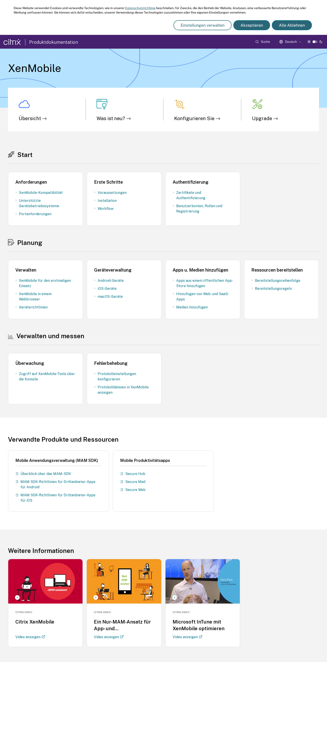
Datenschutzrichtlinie (140, 8)
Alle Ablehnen (292, 25)
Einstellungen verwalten (202, 25)
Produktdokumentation (53, 42)
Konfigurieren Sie (195, 118)
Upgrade (262, 118)
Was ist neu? (111, 118)
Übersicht (30, 118)
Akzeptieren (251, 25)
